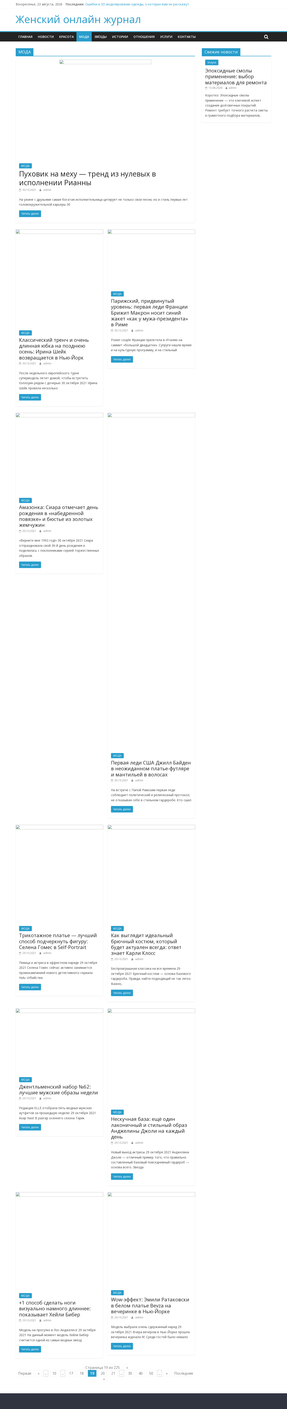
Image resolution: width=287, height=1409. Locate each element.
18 (82, 1373)
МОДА (84, 37)
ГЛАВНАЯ (25, 37)
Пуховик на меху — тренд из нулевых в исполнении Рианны (87, 178)
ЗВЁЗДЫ (100, 37)
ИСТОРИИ (120, 37)
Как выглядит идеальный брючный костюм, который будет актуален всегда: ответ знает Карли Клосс (146, 944)
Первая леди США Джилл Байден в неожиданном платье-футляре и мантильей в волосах (151, 768)
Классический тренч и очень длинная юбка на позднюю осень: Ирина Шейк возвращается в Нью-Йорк (54, 348)
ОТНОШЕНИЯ (144, 37)
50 (151, 1373)
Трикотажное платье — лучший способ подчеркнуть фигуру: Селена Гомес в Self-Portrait (58, 941)
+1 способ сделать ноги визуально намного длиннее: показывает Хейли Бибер (55, 1308)
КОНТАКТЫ (187, 37)
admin (47, 190)
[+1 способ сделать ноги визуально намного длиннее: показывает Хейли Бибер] (59, 1194)
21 (113, 1373)
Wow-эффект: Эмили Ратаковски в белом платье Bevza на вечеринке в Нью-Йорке (150, 1305)
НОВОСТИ (46, 37)
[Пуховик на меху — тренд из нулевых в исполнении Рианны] (105, 62)
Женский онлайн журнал (78, 19)
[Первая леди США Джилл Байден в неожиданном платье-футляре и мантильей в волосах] (151, 415)
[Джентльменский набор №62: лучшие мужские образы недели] (59, 1011)
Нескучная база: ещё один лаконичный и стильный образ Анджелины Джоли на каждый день (149, 1127)
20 (103, 1373)
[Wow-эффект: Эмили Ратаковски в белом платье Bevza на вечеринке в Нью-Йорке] (151, 1194)
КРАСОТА (66, 37)
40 (141, 1373)
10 (54, 1373)
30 (130, 1373)
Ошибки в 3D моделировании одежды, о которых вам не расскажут (137, 4)
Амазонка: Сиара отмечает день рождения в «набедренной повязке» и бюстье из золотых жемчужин (58, 516)
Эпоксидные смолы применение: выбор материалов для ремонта (236, 76)
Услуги (166, 37)
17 (71, 1373)
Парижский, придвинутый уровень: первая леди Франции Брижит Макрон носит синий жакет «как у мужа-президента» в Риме (149, 312)
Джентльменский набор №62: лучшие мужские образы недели (58, 1089)
